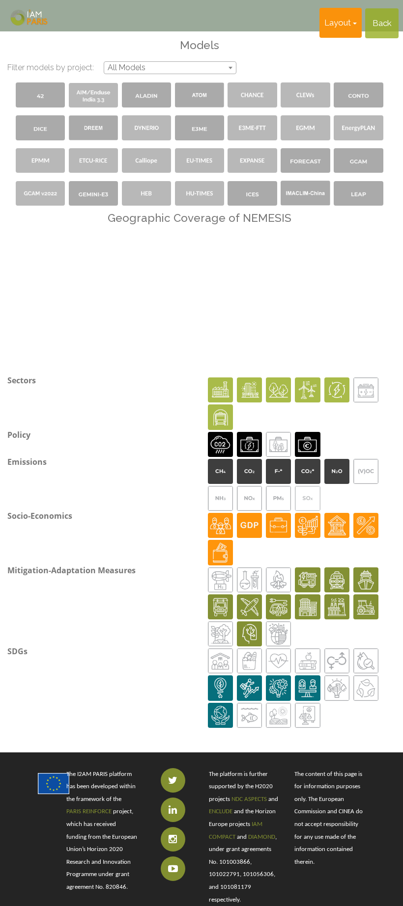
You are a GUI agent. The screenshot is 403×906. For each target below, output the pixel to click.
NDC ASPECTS (249, 799)
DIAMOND (261, 837)
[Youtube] (173, 868)
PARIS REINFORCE (89, 811)
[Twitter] (173, 780)
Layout (338, 22)
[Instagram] (173, 839)
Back (382, 23)
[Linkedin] (173, 810)
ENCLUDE (220, 811)
